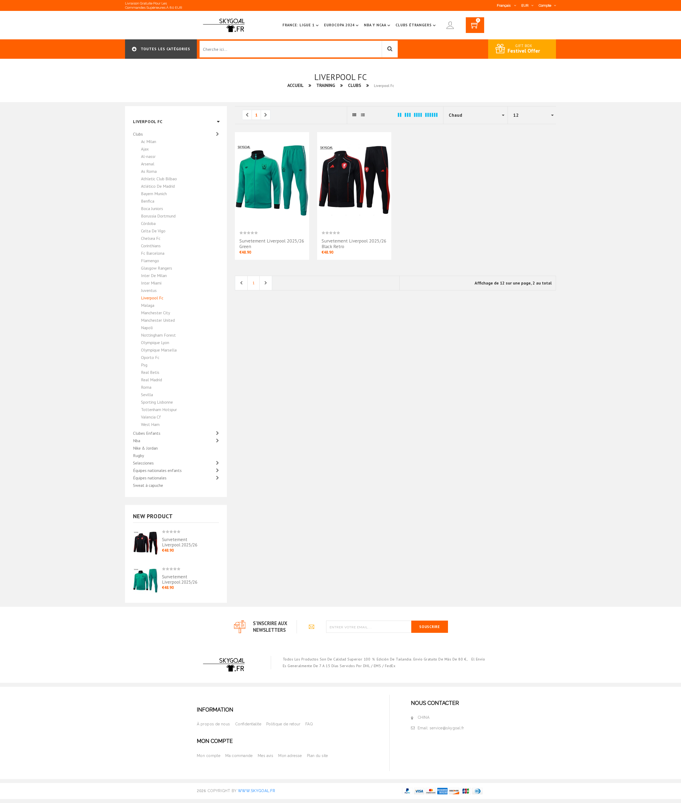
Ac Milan (148, 141)
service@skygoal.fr (447, 728)
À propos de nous (213, 724)
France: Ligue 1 (299, 25)
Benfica (147, 201)
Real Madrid (151, 379)
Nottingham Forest (158, 335)
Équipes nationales (150, 477)
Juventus (149, 290)
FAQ (309, 724)
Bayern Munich (154, 193)
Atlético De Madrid (158, 186)
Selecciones (144, 463)
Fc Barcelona (152, 253)
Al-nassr (148, 156)
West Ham (150, 424)
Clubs (354, 85)
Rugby (138, 455)
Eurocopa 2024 (339, 25)
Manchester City (155, 312)
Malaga (147, 305)
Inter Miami (151, 283)
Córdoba (148, 223)
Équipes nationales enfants (158, 470)
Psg (144, 364)
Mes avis (265, 756)
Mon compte (208, 756)
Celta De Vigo (153, 230)
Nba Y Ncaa (375, 25)
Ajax (145, 149)
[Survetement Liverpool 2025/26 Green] (147, 576)
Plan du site (317, 756)
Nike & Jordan (145, 448)
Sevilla (147, 394)
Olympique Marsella (159, 350)
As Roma (149, 171)
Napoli (147, 327)
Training (325, 85)
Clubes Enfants (147, 433)
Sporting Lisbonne (157, 402)
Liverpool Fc (152, 297)
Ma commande (239, 756)
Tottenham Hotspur (159, 409)
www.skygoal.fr (256, 791)
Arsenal (147, 163)
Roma (146, 387)
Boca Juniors (152, 208)
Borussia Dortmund (158, 216)
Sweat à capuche (148, 485)
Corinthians (151, 245)
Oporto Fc (150, 357)
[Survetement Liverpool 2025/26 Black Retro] (147, 541)
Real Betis (150, 372)
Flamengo (150, 260)
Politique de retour (283, 724)
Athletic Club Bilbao (159, 178)
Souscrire (429, 626)
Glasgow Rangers (156, 268)
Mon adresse (290, 756)
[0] (475, 27)
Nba (137, 440)
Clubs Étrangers (414, 25)
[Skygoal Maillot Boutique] (225, 24)
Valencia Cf (151, 417)
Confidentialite (248, 724)
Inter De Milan (154, 275)
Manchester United (158, 320)
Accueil (295, 85)
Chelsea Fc (150, 238)
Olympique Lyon (155, 342)
